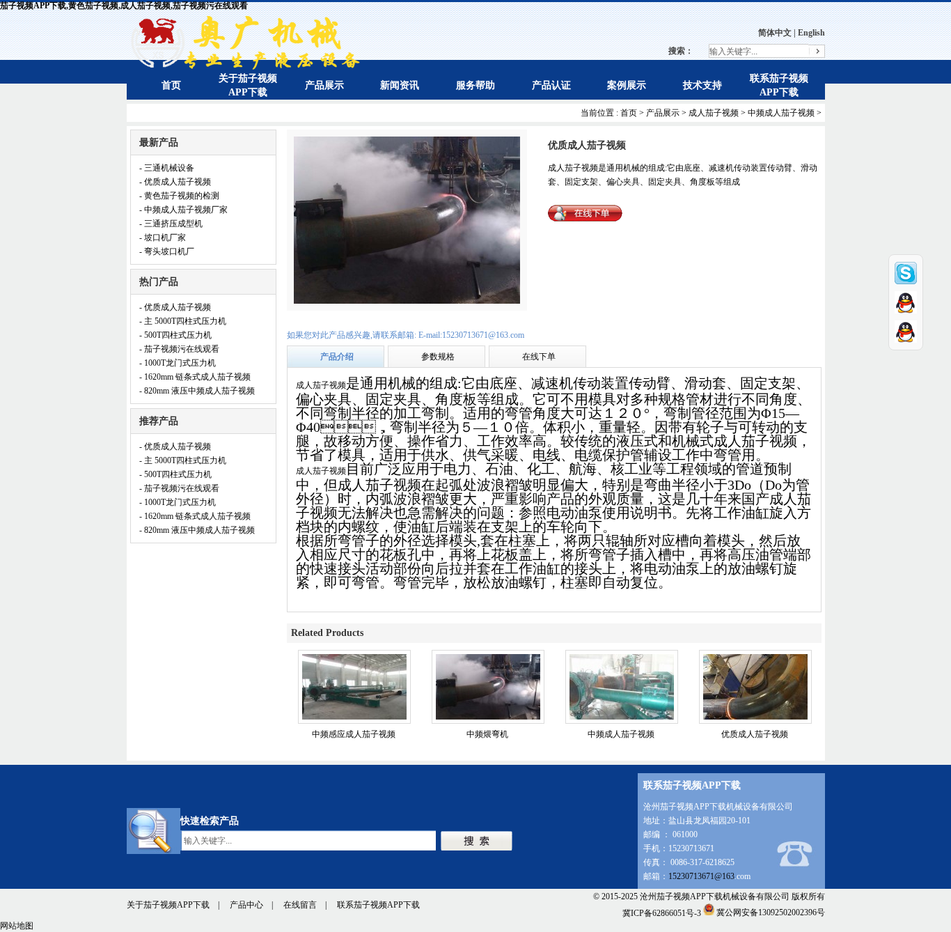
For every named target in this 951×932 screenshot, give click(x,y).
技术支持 (702, 85)
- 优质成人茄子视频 (175, 182)
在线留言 (300, 905)
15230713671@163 (701, 876)
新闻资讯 (399, 85)
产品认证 (551, 85)
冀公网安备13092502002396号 (770, 912)
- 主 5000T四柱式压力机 (182, 321)
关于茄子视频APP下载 (168, 905)
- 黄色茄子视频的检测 (179, 196)
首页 (171, 85)
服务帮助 (475, 85)
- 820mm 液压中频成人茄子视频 (197, 391)
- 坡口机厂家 (162, 237)
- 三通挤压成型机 (171, 223)
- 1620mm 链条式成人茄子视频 (195, 377)
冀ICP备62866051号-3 (661, 912)
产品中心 (246, 905)
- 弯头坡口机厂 (166, 251)
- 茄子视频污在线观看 (179, 349)
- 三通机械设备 (166, 168)
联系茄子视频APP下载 (378, 905)
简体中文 (775, 33)
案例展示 (626, 85)
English (811, 33)
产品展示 (324, 85)
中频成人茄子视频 (781, 113)
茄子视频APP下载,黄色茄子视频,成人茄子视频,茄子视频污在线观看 (124, 5)
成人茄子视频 (714, 113)
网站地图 (16, 926)
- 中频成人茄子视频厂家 (183, 210)
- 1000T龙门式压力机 (177, 363)
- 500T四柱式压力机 (175, 335)
